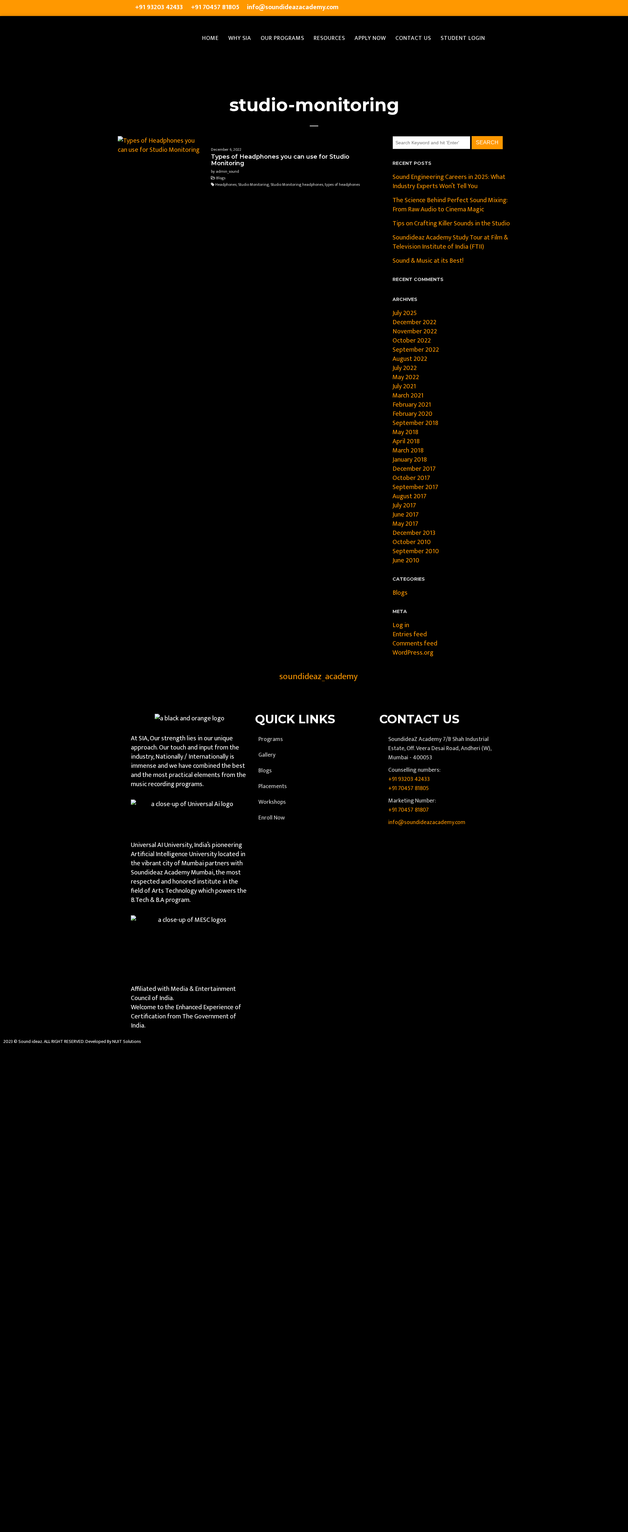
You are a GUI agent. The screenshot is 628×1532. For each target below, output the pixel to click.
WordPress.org (412, 652)
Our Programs (282, 38)
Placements (272, 786)
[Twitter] (442, 8)
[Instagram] (455, 8)
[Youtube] (481, 8)
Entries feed (409, 634)
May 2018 (405, 432)
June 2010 (405, 560)
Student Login (463, 38)
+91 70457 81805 (408, 788)
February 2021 (411, 404)
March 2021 (408, 395)
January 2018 (409, 459)
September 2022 (415, 349)
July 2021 (404, 386)
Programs (270, 739)
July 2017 (404, 505)
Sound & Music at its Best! (427, 260)
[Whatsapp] (494, 8)
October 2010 (411, 542)
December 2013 (413, 532)
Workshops (272, 802)
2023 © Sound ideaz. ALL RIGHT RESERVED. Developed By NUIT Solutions (72, 1041)
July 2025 (404, 313)
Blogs (400, 592)
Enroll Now (271, 818)
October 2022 (411, 340)
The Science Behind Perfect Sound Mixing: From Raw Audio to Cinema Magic (450, 205)
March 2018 (408, 450)
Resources (329, 38)
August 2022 (409, 358)
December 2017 (414, 468)
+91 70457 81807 (408, 810)
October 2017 (411, 478)
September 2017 (415, 487)
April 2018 (406, 441)
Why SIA (239, 38)
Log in (400, 625)
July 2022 (404, 368)
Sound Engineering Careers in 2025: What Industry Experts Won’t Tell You (448, 181)
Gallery (266, 755)
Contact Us (413, 38)
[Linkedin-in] (468, 8)
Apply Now (370, 38)
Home (210, 38)
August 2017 (409, 496)
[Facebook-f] (429, 8)
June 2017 (405, 514)
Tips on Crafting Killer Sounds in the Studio (451, 223)
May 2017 (405, 523)
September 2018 (415, 423)
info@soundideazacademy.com (426, 822)
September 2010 (415, 551)
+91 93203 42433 (409, 779)
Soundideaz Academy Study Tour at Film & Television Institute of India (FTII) (450, 242)
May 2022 (405, 377)
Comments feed (414, 643)
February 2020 (412, 413)
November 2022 (414, 331)
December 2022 (414, 322)
